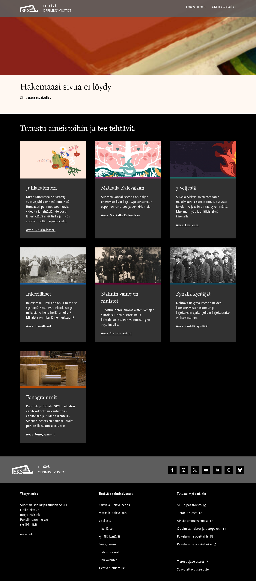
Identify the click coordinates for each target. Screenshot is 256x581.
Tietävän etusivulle (112, 568)
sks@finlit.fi (28, 524)
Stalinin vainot (109, 552)
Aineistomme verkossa (193, 521)
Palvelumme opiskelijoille (195, 544)
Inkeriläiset (106, 529)
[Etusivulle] (22, 472)
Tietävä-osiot (194, 6)
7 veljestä (105, 521)
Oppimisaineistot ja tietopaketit (200, 528)
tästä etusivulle (38, 98)
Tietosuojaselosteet (191, 561)
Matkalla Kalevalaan (113, 513)
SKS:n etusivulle (223, 6)
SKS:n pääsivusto (190, 505)
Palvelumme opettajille (193, 536)
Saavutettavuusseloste (193, 569)
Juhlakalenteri (108, 560)
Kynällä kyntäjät (109, 536)
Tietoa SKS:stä (188, 513)
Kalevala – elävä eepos (114, 505)
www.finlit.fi (28, 534)
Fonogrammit (108, 544)
